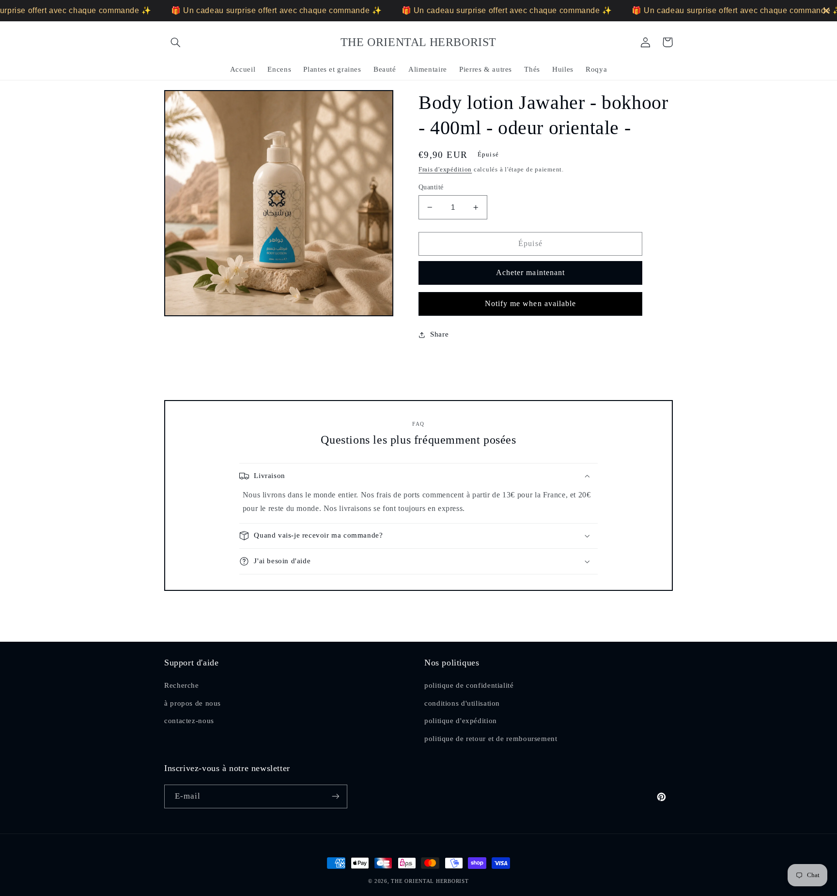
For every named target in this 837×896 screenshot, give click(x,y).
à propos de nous (192, 703)
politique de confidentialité (469, 685)
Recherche (181, 685)
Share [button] (439, 334)
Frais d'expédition (445, 169)
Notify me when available (530, 303)
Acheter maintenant (530, 272)
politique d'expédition (460, 721)
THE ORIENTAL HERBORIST (429, 881)
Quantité (430, 187)
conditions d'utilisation (462, 703)
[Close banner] (826, 10)
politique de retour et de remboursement (491, 738)
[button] (175, 42)
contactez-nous (189, 721)
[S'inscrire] (336, 796)
